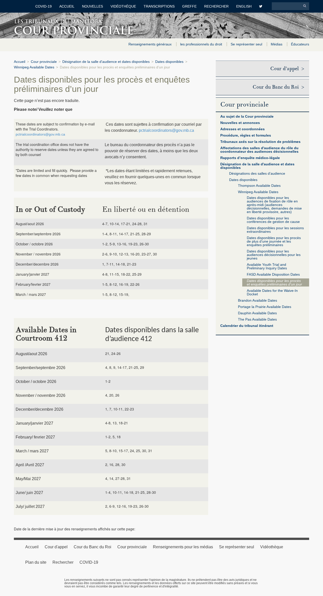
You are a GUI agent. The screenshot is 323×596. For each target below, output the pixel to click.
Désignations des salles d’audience (257, 173)
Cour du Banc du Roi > (278, 87)
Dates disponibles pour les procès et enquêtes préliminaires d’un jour (274, 282)
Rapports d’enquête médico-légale (250, 158)
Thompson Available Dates (259, 186)
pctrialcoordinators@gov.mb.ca (40, 134)
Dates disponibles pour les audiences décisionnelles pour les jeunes (274, 254)
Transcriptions (159, 6)
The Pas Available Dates (257, 319)
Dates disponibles (169, 62)
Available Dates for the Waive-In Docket (272, 292)
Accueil (66, 6)
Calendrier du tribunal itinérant (246, 326)
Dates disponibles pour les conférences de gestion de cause (273, 220)
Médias (277, 44)
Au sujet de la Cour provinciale (247, 116)
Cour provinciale (44, 62)
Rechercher (216, 6)
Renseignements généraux (150, 44)
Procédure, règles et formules (245, 135)
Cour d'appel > (287, 68)
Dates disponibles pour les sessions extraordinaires (275, 230)
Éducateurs (300, 44)
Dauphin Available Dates (257, 313)
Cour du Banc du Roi (92, 547)
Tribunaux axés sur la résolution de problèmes (260, 142)
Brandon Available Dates (257, 300)
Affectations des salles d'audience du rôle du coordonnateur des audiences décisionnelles (259, 149)
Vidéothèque (123, 6)
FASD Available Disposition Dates (273, 274)
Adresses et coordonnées (242, 129)
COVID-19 (43, 6)
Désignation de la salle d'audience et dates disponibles (106, 62)
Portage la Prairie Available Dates (264, 307)
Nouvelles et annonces (240, 123)
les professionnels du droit (201, 44)
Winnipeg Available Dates (34, 67)
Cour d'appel (56, 547)
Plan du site (35, 562)
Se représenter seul (247, 44)
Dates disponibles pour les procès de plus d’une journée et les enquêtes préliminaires (274, 241)
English (244, 6)
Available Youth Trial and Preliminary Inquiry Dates (267, 266)
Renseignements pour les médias (183, 547)
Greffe (189, 6)
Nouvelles (92, 6)
